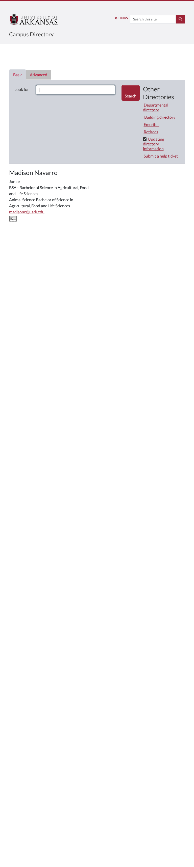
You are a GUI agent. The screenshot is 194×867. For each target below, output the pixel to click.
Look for (21, 89)
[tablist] (97, 119)
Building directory (159, 117)
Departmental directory (155, 107)
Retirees (151, 131)
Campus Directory (31, 34)
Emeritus (151, 124)
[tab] (17, 74)
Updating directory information (153, 144)
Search (130, 95)
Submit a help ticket (161, 156)
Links (123, 18)
